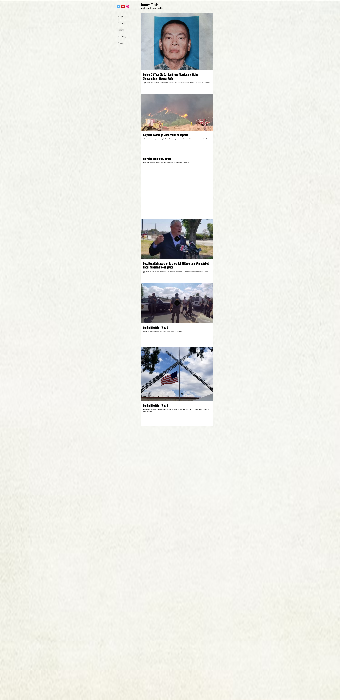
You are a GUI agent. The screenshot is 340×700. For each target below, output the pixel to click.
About (120, 16)
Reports (121, 23)
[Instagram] (127, 6)
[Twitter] (118, 6)
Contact (121, 43)
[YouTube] (123, 6)
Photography (123, 36)
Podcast (121, 29)
